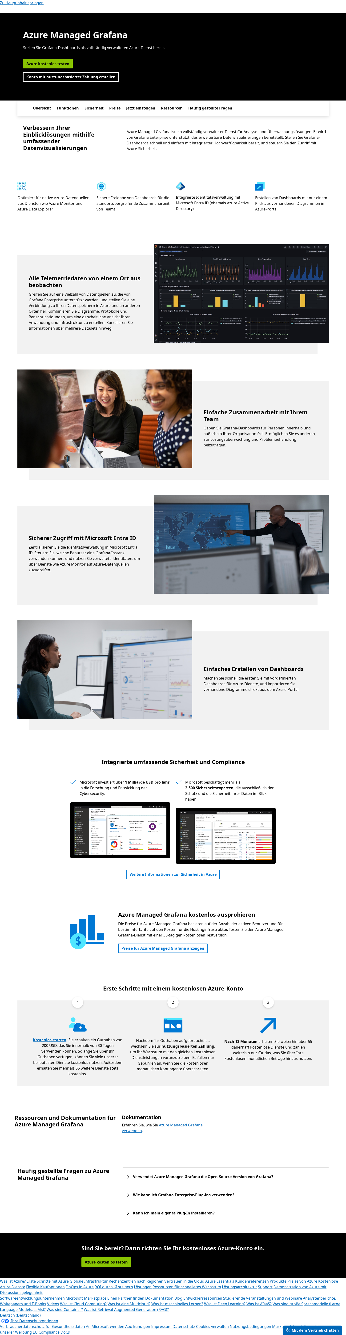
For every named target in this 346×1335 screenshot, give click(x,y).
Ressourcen (172, 108)
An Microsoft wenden (105, 1326)
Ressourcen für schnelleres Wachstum (187, 1286)
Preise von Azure (302, 1281)
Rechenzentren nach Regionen (136, 1281)
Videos (53, 1303)
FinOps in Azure (80, 1286)
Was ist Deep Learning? (224, 1303)
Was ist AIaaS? (259, 1303)
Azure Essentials (219, 1281)
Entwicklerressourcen (202, 1298)
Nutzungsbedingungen (250, 1326)
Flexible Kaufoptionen (45, 1286)
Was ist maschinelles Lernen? (177, 1303)
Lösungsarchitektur (239, 1286)
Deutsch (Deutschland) (20, 1315)
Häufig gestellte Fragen (210, 108)
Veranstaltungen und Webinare (274, 1298)
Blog (178, 1298)
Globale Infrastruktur (89, 1281)
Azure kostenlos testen (47, 63)
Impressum (162, 1326)
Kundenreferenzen (252, 1281)
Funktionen (68, 108)
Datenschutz (184, 1326)
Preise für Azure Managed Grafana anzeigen (162, 948)
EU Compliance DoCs (51, 1332)
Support (265, 1286)
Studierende (234, 1298)
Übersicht (42, 108)
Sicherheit (94, 108)
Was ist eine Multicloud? (129, 1303)
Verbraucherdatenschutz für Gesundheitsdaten (42, 1326)
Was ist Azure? (13, 1281)
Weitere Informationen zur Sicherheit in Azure (173, 874)
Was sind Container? (65, 1309)
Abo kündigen (137, 1326)
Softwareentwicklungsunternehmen (32, 1298)
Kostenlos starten (49, 1039)
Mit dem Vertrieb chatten (315, 1330)
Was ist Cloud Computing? (83, 1303)
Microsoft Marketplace (86, 1298)
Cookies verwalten (212, 1326)
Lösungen (143, 1286)
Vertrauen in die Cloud (184, 1281)
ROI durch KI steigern (114, 1286)
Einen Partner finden (125, 1298)
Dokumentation (159, 1298)
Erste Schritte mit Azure (48, 1281)
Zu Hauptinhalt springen (22, 2)
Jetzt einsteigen (140, 108)
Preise (115, 108)
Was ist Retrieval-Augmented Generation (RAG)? (126, 1309)
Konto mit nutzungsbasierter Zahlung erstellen (71, 77)
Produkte (278, 1281)
